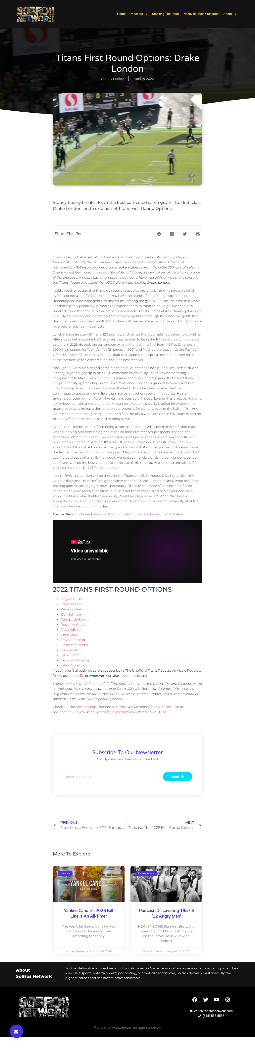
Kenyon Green (72, 609)
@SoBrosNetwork (121, 712)
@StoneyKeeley (110, 699)
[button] (16, 1031)
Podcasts (136, 14)
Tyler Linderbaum (75, 619)
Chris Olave (69, 635)
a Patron (118, 707)
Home (121, 14)
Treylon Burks (71, 599)
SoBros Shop (86, 707)
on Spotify (76, 676)
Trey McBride (71, 630)
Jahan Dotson (72, 604)
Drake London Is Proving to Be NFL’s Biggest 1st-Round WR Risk (131, 514)
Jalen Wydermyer (75, 665)
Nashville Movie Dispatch (201, 14)
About (227, 14)
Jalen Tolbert (71, 655)
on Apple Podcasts (187, 670)
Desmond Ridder (74, 645)
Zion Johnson (71, 614)
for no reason (161, 707)
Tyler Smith (69, 650)
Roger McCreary (73, 625)
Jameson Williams (75, 660)
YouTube (160, 712)
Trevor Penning (73, 640)
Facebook (65, 712)
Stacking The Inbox (165, 14)
